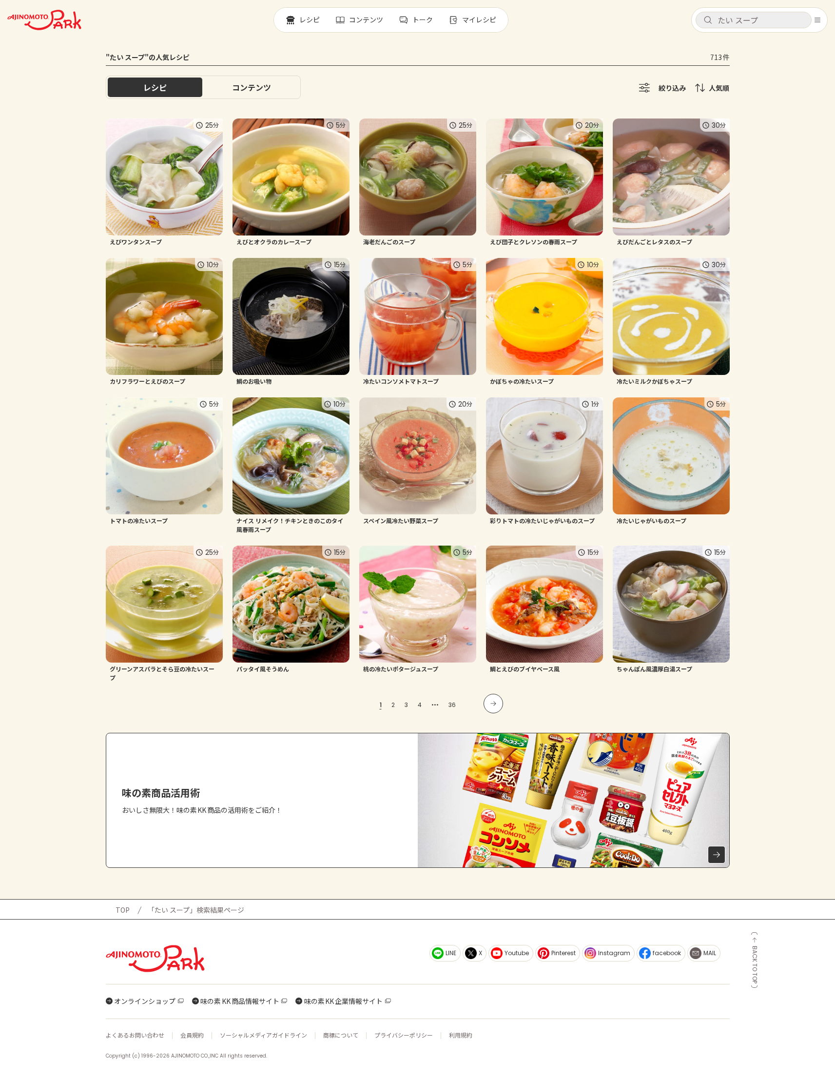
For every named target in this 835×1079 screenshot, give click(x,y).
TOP (123, 910)
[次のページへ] (493, 703)
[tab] (251, 87)
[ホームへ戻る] (44, 20)
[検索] (708, 20)
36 (452, 705)
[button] (754, 20)
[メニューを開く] (817, 20)
